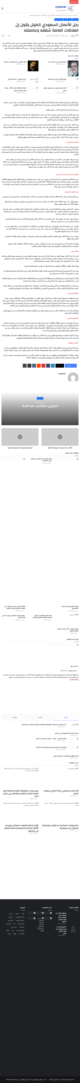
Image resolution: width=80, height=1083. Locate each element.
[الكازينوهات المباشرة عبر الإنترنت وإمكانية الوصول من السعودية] (60, 812)
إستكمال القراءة (74, 679)
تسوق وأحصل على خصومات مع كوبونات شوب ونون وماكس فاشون (60, 917)
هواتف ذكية (21, 933)
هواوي (14, 933)
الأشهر (66, 717)
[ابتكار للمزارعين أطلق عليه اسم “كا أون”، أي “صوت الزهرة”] (32, 921)
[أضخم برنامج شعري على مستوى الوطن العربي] (73, 92)
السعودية (11, 917)
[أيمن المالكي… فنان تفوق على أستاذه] (33, 66)
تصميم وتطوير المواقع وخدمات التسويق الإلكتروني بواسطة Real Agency (26, 1079)
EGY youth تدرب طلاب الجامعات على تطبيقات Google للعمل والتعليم (14, 607)
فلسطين (8, 923)
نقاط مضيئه (59, 19)
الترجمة (10, 913)
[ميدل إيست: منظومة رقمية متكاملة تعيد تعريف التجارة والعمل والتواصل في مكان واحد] (19, 778)
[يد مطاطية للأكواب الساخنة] (32, 914)
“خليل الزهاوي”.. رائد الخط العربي (17, 79)
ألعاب (22, 913)
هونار (9, 933)
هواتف (7, 930)
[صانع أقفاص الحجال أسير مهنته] (73, 81)
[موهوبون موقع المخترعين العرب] (64, 8)
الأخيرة (40, 717)
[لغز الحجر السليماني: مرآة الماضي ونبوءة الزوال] (60, 778)
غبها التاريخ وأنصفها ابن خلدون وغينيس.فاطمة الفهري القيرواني (42, 616)
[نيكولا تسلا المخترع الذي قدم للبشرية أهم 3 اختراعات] (73, 750)
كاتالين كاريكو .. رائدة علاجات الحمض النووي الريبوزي (68, 630)
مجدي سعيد (14, 927)
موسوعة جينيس (20, 930)
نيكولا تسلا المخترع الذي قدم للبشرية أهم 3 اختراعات (51, 747)
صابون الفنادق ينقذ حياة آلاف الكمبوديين (70, 607)
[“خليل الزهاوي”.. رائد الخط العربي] (33, 81)
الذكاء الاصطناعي (20, 917)
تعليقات (14, 717)
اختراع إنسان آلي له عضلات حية (57, 62)
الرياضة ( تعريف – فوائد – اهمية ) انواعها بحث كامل (51, 738)
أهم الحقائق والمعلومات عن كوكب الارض (66, 756)
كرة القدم (21, 927)
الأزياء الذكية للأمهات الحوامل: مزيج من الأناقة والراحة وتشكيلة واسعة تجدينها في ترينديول (21, 828)
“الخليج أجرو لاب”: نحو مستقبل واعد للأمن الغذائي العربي (61, 930)
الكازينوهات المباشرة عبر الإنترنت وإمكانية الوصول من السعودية (60, 827)
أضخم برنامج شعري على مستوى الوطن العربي (55, 89)
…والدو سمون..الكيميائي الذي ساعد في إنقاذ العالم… (13, 616)
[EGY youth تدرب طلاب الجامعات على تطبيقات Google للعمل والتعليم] (13, 531)
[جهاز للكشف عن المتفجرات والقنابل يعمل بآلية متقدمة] (40, 914)
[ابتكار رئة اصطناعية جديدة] (48, 914)
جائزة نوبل (10, 920)
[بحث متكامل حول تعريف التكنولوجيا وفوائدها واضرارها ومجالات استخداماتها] (73, 727)
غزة (14, 923)
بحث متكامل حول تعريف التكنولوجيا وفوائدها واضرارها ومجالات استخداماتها (44, 724)
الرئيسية (75, 15)
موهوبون (73, 35)
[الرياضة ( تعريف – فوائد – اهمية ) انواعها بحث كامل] (73, 741)
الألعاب (17, 913)
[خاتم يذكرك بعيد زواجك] (40, 924)
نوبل (13, 930)
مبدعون (69, 15)
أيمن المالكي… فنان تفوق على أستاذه (15, 62)
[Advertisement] (40, 697)
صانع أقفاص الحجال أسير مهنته (57, 79)
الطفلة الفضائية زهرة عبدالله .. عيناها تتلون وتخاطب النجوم (15, 89)
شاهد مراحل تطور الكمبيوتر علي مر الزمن (67, 733)
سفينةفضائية (21, 923)
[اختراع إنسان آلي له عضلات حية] (73, 68)
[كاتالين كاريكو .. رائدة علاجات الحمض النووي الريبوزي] (67, 620)
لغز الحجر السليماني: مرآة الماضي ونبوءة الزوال (61, 792)
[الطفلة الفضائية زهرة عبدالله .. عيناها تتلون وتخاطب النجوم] (33, 92)
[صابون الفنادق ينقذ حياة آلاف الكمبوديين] (67, 531)
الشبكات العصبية (20, 920)
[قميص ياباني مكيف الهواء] (48, 920)
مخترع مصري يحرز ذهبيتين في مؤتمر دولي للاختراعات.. (41, 459)
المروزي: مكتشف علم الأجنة (40, 406)
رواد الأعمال (67, 19)
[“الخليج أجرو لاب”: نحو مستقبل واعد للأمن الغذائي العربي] (73, 999)
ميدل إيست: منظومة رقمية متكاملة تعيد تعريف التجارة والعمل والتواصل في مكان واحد (20, 793)
